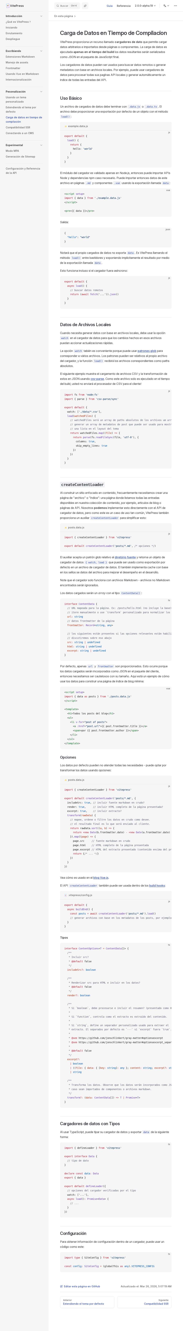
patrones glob (147, 351)
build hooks (157, 885)
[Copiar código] (165, 136)
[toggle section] (41, 16)
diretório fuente (125, 557)
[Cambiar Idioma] (166, 5)
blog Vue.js (100, 877)
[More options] (175, 5)
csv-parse (97, 379)
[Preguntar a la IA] (85, 5)
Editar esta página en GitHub (82, 1286)
